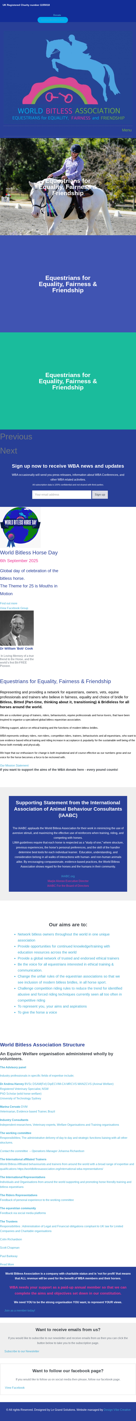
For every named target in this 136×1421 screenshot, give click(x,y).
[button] (57, 15)
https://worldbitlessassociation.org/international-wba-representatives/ (60, 1168)
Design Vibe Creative (117, 1409)
